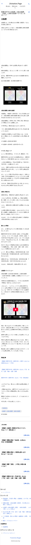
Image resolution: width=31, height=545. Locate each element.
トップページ (6, 492)
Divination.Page (15, 4)
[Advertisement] (15, 47)
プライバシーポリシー (9, 533)
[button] (29, 12)
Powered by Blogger (15, 538)
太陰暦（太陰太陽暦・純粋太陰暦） (11, 411)
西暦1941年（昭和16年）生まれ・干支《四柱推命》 (15, 377)
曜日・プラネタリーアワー (10, 520)
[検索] (29, 4)
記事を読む (27, 435)
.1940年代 (4, 408)
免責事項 (5, 527)
